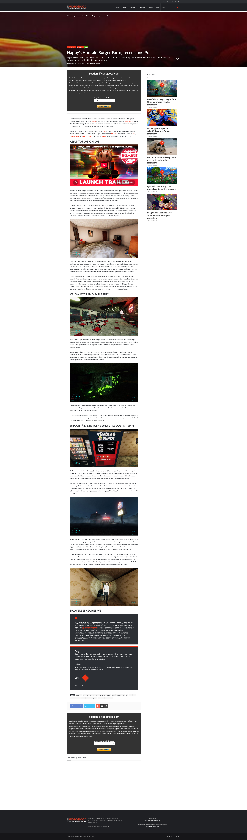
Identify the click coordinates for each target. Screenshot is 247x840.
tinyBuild (94, 698)
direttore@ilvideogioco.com (152, 820)
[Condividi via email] (102, 706)
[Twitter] (175, 1)
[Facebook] (178, 1)
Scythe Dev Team (75, 698)
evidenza (85, 695)
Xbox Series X (108, 698)
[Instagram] (169, 1)
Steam (83, 698)
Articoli (124, 7)
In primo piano (77, 16)
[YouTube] (172, 1)
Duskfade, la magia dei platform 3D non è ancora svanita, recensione (161, 102)
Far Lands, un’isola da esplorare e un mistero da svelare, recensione (161, 160)
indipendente (129, 121)
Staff (157, 7)
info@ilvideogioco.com (152, 826)
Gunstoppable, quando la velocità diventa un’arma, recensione (158, 131)
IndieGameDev (121, 695)
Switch (88, 698)
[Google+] (98, 706)
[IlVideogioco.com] (76, 7)
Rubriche (142, 7)
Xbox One (76, 136)
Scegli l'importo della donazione (104, 98)
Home (117, 7)
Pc (127, 695)
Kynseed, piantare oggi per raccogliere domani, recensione (161, 187)
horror (94, 121)
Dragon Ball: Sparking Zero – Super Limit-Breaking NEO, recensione (160, 215)
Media (151, 7)
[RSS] (164, 1)
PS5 (71, 136)
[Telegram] (166, 1)
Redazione (70, 63)
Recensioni (133, 7)
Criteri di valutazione (81, 686)
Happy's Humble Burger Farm (97, 695)
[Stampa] (106, 706)
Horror (108, 695)
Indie (113, 695)
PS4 (134, 134)
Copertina (78, 695)
